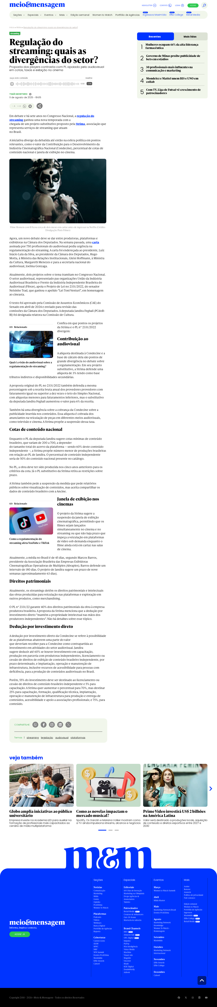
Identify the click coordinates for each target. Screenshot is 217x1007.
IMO (126, 931)
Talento (127, 902)
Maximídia (98, 958)
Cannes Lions (99, 940)
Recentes (155, 36)
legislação (47, 737)
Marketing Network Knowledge (162, 924)
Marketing (98, 893)
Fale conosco (189, 898)
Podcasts (97, 917)
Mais (62, 15)
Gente (96, 899)
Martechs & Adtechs (132, 920)
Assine (193, 5)
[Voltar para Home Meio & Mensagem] (37, 5)
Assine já (20, 934)
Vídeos (96, 920)
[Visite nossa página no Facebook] (179, 997)
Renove (187, 889)
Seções (17, 15)
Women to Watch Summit (164, 890)
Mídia (18, 27)
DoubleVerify (129, 969)
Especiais (33, 15)
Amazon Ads (129, 934)
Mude (126, 963)
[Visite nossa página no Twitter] (186, 997)
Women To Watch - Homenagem (162, 929)
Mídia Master (159, 900)
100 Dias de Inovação (133, 890)
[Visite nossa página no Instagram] (193, 997)
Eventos (49, 15)
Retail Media (193, 14)
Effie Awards (99, 960)
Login (177, 5)
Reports (97, 931)
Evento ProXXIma (101, 955)
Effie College (176, 14)
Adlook (127, 972)
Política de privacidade (193, 895)
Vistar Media (129, 949)
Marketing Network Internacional (162, 952)
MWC (96, 946)
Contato (164, 5)
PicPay (126, 943)
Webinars (97, 922)
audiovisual (61, 737)
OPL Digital (129, 937)
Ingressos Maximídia (154, 14)
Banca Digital (99, 925)
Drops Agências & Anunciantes (131, 898)
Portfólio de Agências (127, 15)
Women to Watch (102, 15)
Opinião (97, 902)
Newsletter (147, 5)
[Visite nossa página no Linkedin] (199, 997)
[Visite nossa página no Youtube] (206, 997)
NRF (95, 949)
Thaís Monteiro (18, 94)
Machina (127, 952)
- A (13, 106)
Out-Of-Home (130, 917)
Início (11, 27)
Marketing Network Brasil (165, 909)
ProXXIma (98, 905)
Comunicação (99, 890)
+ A (19, 106)
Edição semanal (80, 15)
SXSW (96, 943)
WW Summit (99, 952)
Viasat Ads (128, 955)
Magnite (127, 958)
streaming (33, 737)
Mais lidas (190, 36)
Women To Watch (101, 907)
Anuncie (187, 892)
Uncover (127, 960)
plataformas (78, 737)
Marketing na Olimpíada (134, 893)
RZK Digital (129, 966)
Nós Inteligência (131, 946)
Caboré (97, 963)
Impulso (127, 940)
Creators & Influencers (133, 914)
